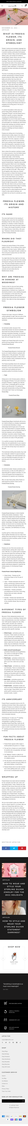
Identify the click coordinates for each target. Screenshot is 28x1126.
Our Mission (5, 1081)
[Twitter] (6, 1042)
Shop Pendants (6, 1056)
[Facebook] (2, 1042)
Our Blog (4, 1078)
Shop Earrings (5, 1054)
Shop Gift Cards (6, 1066)
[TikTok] (20, 1042)
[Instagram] (9, 1042)
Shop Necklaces (6, 1059)
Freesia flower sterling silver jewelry (16, 811)
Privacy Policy (5, 1088)
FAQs (3, 1086)
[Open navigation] (2, 5)
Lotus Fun (18, 809)
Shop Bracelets (6, 1061)
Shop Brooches (6, 1064)
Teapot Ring (14, 962)
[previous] (3, 958)
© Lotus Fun (14, 1105)
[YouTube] (16, 1042)
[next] (25, 958)
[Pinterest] (13, 1042)
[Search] (22, 5)
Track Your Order (6, 1091)
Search (3, 1075)
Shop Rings (5, 1051)
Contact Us (5, 1083)
